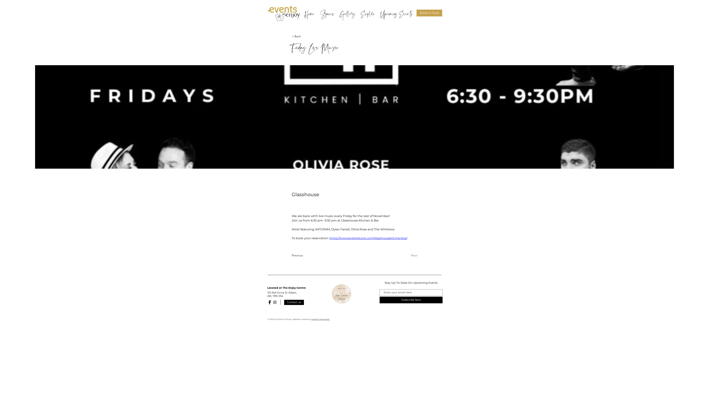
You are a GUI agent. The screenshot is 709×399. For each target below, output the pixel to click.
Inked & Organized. (320, 319)
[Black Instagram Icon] (275, 302)
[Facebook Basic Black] (270, 302)
